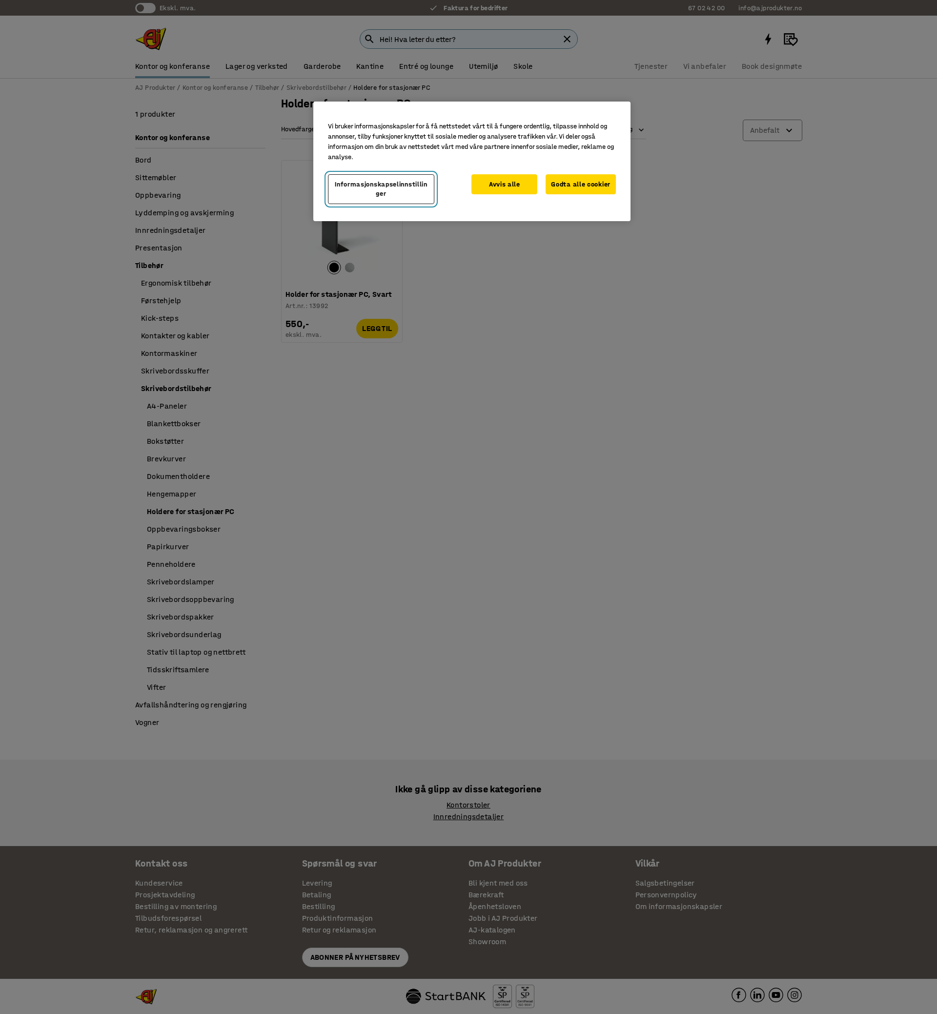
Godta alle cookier (581, 184)
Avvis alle (504, 184)
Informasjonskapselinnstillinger (381, 189)
